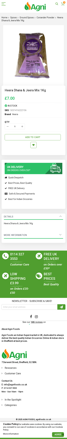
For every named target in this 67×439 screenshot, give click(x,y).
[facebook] (31, 316)
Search (57, 4)
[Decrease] (7, 126)
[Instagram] (36, 316)
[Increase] (22, 126)
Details (8, 216)
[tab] (33, 217)
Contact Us (7, 381)
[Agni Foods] (35, 6)
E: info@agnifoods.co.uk (14, 384)
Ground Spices (27, 17)
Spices (13, 17)
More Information (15, 235)
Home (4, 17)
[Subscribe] (61, 307)
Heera (15, 114)
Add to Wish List (33, 145)
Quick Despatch (16, 177)
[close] (63, 434)
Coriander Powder (45, 17)
